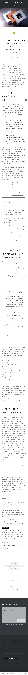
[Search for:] (14, 641)
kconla (11, 568)
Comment (21, 620)
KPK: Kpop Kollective (14, 2)
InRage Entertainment (8, 369)
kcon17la (20, 566)
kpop (16, 568)
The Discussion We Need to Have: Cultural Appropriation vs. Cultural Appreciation (13, 197)
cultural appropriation (10, 566)
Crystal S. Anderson (15, 56)
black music (14, 563)
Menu (14, 5)
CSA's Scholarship (14, 37)
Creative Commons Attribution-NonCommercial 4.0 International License (13, 536)
